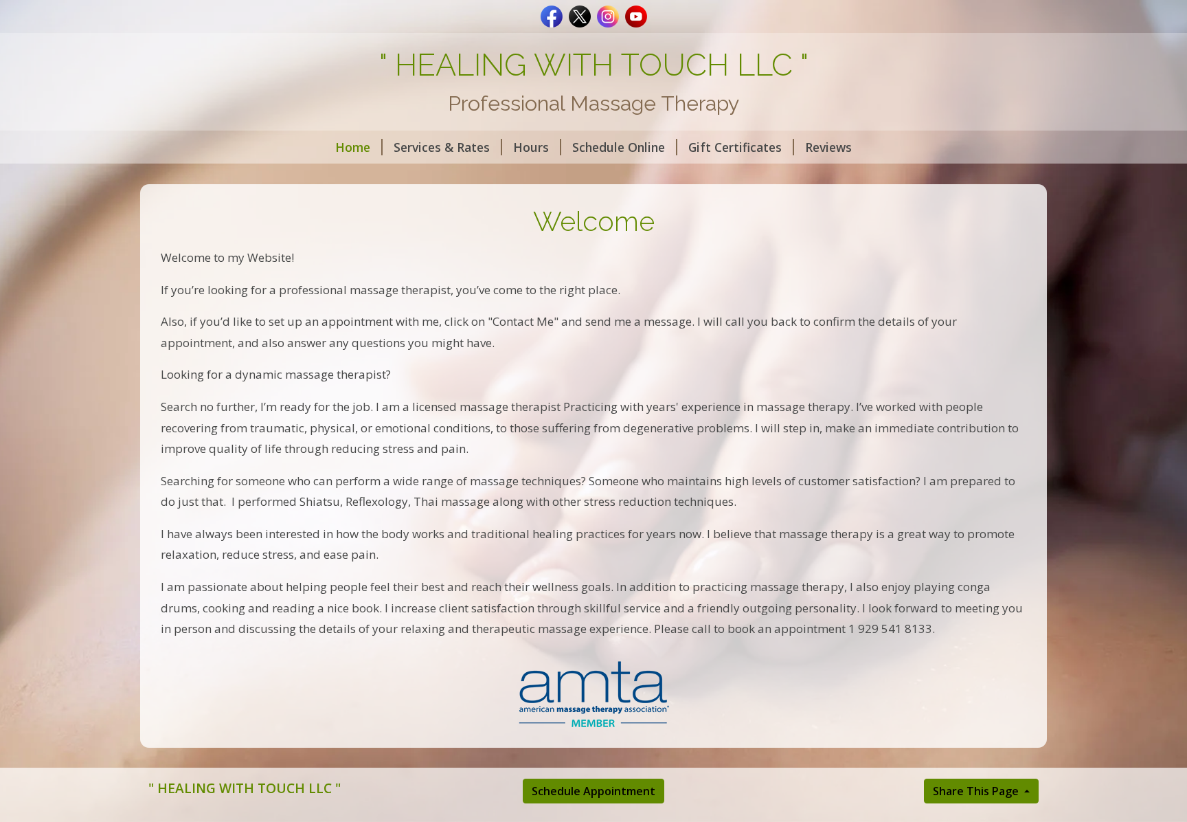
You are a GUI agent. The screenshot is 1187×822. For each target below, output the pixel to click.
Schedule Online (618, 147)
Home (352, 147)
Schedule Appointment (593, 791)
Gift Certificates (735, 147)
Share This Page (977, 791)
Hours (531, 147)
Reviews (828, 147)
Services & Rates (442, 147)
